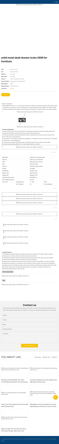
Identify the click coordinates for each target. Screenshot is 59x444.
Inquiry (5, 94)
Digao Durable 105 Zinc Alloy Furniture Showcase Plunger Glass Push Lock (13, 430)
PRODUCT (54, 357)
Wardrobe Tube (46, 357)
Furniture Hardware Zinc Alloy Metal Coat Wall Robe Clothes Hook (43, 381)
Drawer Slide (37, 357)
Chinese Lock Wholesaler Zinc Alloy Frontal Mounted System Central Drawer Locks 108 (14, 381)
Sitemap (48, 439)
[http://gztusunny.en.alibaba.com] (15, 275)
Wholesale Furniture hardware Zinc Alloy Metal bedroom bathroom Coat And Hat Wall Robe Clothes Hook (43, 405)
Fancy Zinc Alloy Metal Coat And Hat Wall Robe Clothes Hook (14, 405)
